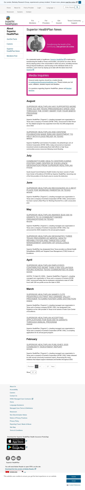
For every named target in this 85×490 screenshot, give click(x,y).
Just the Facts (12, 39)
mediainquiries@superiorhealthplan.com (43, 82)
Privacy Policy (14, 421)
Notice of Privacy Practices (18, 418)
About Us (17, 8)
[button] (73, 485)
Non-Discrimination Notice (18, 415)
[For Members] (38, 22)
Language (50, 8)
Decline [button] (74, 477)
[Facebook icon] (8, 458)
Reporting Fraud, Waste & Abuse (20, 424)
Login (39, 8)
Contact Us (13, 396)
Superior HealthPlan (58, 59)
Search (77, 7)
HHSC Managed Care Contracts (21, 399)
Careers (20, 12)
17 (48, 366)
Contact (28, 12)
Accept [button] (74, 481)
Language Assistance (17, 405)
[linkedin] (18, 458)
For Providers (46, 22)
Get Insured (59, 22)
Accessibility (14, 389)
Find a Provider (29, 8)
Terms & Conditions (16, 430)
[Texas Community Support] (82, 22)
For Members (32, 22)
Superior (31, 70)
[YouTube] (13, 458)
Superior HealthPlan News (13, 50)
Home (9, 8)
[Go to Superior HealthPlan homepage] (12, 20)
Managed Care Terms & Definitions (21, 408)
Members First (12, 56)
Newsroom (10, 12)
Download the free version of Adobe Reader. (20, 469)
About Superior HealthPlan (12, 31)
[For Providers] (52, 22)
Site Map (13, 427)
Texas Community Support (74, 22)
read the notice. (71, 2)
